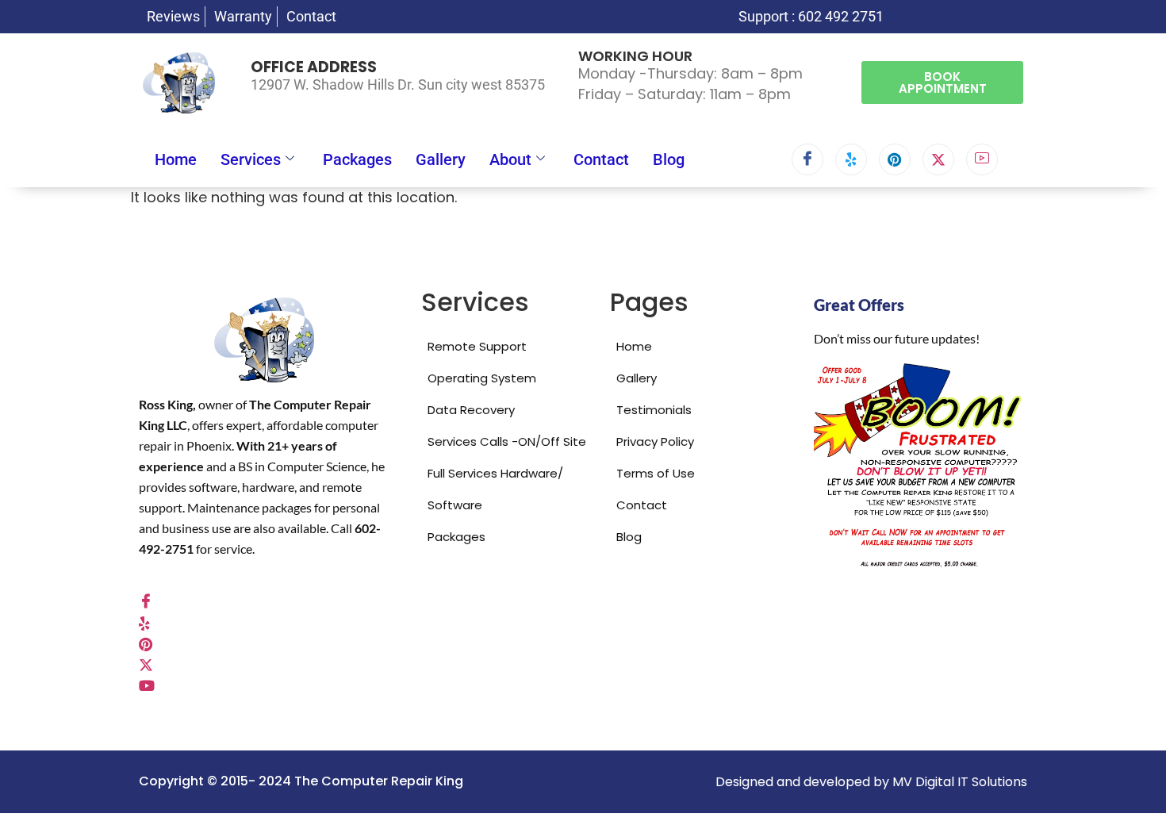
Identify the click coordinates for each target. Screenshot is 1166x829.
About (510, 159)
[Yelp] (851, 159)
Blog (669, 159)
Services (251, 159)
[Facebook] (807, 159)
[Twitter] (938, 159)
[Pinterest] (895, 159)
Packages (357, 159)
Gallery (441, 159)
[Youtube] (982, 159)
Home (176, 159)
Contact (601, 159)
